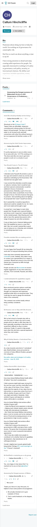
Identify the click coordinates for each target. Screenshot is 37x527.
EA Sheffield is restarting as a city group (17, 455)
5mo (23, 281)
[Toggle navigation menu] (2, 3)
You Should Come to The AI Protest (15, 165)
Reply (6, 138)
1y (20, 342)
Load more (6, 101)
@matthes (24, 466)
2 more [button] (25, 375)
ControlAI (7, 256)
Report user (33, 515)
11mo (21, 312)
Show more (6, 78)
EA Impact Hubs (19, 124)
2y (25, 476)
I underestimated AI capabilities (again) (17, 279)
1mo (21, 118)
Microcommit (21, 267)
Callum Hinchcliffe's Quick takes (15, 366)
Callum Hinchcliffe (13, 118)
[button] (5, 118)
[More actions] (32, 98)
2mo (21, 240)
